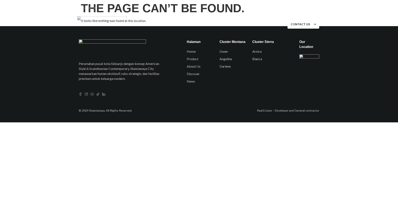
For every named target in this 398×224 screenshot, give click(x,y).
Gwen (224, 51)
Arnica (257, 51)
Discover (198, 24)
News (238, 24)
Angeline (226, 59)
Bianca (257, 59)
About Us (219, 24)
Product (177, 24)
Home (158, 24)
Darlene (225, 66)
